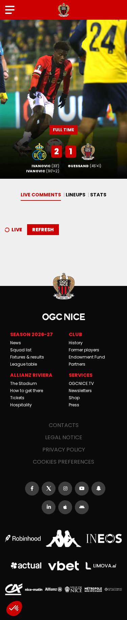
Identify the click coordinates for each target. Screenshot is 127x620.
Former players (84, 350)
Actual (26, 565)
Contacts (64, 425)
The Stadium (23, 383)
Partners (77, 364)
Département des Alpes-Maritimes (113, 589)
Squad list (20, 350)
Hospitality (21, 405)
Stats (98, 194)
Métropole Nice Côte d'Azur (93, 589)
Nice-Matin (33, 589)
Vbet (63, 565)
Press (74, 405)
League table (23, 364)
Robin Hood (23, 538)
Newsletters (80, 390)
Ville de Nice (73, 589)
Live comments (41, 194)
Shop (74, 398)
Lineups (75, 194)
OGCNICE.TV (81, 383)
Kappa (63, 538)
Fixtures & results (27, 357)
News (15, 343)
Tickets (17, 398)
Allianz (53, 589)
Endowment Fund (87, 357)
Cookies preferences (63, 462)
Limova (101, 565)
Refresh (43, 229)
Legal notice (63, 437)
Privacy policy (63, 449)
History (76, 343)
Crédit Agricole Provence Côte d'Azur (13, 589)
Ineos (104, 538)
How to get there (26, 390)
